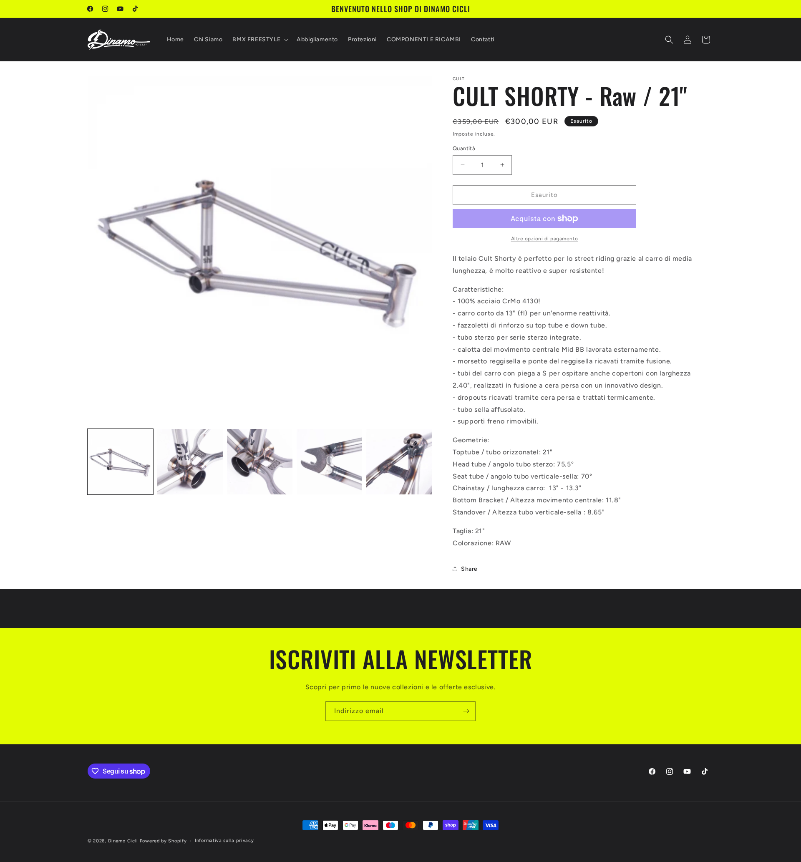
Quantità (464, 148)
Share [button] (469, 568)
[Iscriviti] (466, 711)
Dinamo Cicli (123, 841)
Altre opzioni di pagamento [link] (544, 239)
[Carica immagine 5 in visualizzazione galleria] (399, 461)
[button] (259, 39)
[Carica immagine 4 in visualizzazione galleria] (329, 461)
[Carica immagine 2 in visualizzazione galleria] (190, 461)
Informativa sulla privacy (224, 840)
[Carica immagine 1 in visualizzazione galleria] (120, 461)
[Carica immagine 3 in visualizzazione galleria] (259, 461)
